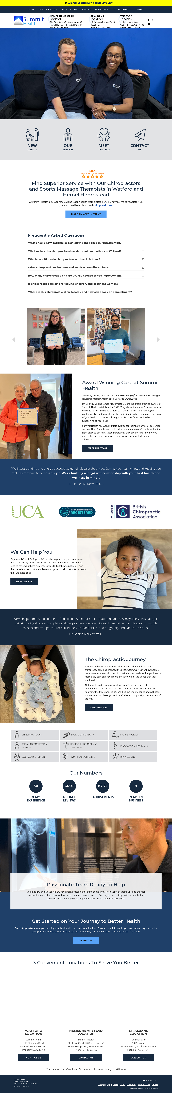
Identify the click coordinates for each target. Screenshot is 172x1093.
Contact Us (33, 1057)
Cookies (122, 1085)
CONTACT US (86, 940)
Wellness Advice (121, 9)
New (32, 147)
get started (130, 928)
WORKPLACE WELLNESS (83, 757)
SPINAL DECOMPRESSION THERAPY (34, 746)
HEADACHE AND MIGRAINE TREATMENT (83, 746)
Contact (139, 9)
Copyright (101, 1085)
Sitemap (155, 1085)
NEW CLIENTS (24, 581)
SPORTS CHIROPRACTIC (82, 734)
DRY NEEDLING (127, 757)
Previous (10, 337)
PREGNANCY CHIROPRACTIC (134, 745)
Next (161, 337)
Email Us (151, 1080)
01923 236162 (24, 1086)
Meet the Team (69, 9)
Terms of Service (144, 1085)
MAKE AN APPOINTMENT (86, 214)
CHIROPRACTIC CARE (32, 734)
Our (68, 147)
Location (62, 18)
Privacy (115, 1085)
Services (86, 9)
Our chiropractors (25, 928)
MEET (104, 147)
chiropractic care (103, 205)
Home (31, 9)
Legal (108, 1085)
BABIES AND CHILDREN (33, 757)
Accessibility (131, 1085)
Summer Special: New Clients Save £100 (90, 2)
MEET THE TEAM (97, 448)
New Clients (101, 9)
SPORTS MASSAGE (129, 734)
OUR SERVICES (99, 707)
